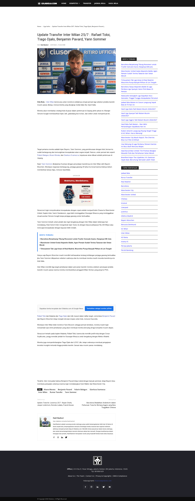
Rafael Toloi (41, 316)
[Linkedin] (63, 437)
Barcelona (125, 186)
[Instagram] (59, 437)
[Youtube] (109, 487)
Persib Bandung (127, 250)
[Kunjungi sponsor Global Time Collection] (76, 192)
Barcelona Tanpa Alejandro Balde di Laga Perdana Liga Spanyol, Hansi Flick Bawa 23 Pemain (137, 89)
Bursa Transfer (126, 177)
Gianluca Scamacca (71, 155)
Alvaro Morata (54, 155)
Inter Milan (50, 102)
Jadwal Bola (125, 173)
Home (39, 26)
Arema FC (124, 242)
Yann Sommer (47, 164)
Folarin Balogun (43, 155)
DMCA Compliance (120, 476)
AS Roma (124, 237)
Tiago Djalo (63, 316)
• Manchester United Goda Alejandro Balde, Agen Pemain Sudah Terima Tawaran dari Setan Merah (75, 244)
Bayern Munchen (127, 220)
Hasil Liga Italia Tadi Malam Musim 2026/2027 (138, 109)
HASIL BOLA (113, 3)
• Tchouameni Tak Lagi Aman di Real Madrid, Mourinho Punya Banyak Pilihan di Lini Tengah (75, 249)
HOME (63, 3)
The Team (80, 476)
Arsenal (124, 203)
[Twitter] (67, 437)
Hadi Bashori (44, 45)
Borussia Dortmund (128, 224)
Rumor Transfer (56, 392)
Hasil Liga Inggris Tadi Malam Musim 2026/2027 (139, 120)
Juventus (124, 212)
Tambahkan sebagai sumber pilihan (99, 308)
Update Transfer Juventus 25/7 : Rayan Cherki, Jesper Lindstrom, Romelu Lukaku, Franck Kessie (55, 404)
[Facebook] (55, 437)
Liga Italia (46, 26)
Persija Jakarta (126, 246)
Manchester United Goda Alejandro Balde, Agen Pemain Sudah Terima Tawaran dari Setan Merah (139, 73)
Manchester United (128, 194)
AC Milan (124, 229)
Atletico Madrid (127, 216)
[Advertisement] (97, 16)
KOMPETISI (73, 3)
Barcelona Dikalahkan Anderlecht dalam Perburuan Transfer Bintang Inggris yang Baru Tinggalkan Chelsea (99, 405)
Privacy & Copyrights (103, 476)
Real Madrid (125, 182)
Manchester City (127, 190)
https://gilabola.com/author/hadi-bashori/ (64, 421)
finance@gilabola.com (103, 481)
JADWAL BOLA (99, 3)
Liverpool (124, 207)
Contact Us (90, 476)
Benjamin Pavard (108, 316)
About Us (71, 476)
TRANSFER (87, 3)
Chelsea (124, 199)
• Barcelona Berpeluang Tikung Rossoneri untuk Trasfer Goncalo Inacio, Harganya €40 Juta (75, 239)
